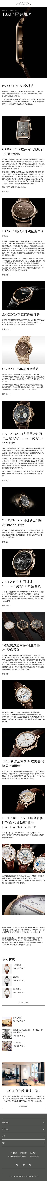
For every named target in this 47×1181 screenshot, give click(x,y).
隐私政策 (23, 1153)
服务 (3, 1143)
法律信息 (14, 1153)
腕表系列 (5, 1122)
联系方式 (5, 1129)
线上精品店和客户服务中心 (17, 1156)
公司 (3, 1136)
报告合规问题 (34, 1156)
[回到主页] (24, 3)
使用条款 (33, 1153)
